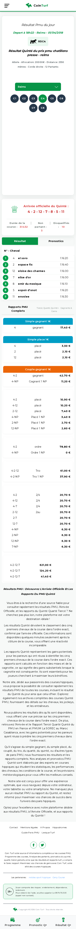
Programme (13, 925)
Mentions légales (29, 827)
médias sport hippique (40, 877)
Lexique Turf (48, 832)
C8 (43, 107)
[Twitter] (42, 845)
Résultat (20, 241)
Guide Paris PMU (30, 832)
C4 (43, 98)
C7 (33, 107)
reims (22, 86)
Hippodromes (59, 827)
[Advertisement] (38, 150)
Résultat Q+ (63, 925)
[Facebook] (33, 845)
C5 (52, 98)
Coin (41, 5)
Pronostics (56, 241)
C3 (33, 98)
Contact (13, 827)
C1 (14, 98)
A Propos (45, 827)
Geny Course (59, 877)
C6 (61, 98)
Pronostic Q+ (38, 925)
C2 (24, 98)
